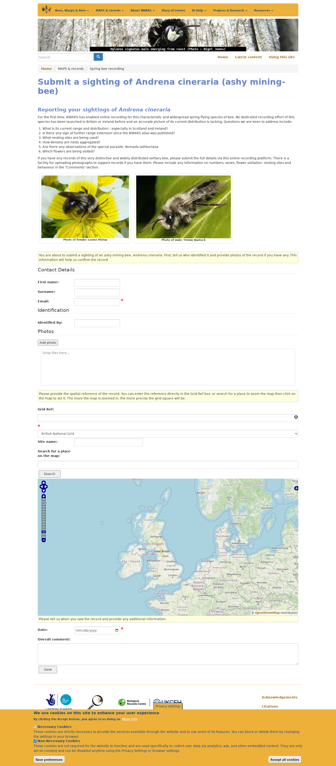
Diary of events (173, 10)
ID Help (198, 10)
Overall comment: (54, 639)
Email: (43, 301)
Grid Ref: (46, 409)
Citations (270, 706)
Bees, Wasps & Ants (71, 10)
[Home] (46, 9)
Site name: (48, 441)
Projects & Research (229, 10)
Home (223, 57)
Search (49, 474)
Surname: (46, 292)
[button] (57, 35)
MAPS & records (108, 10)
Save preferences (49, 759)
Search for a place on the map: (54, 453)
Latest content (248, 57)
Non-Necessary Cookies (58, 741)
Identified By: (50, 322)
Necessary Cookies (54, 727)
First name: (48, 282)
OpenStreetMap (267, 612)
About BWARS (141, 10)
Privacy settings (168, 706)
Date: (43, 630)
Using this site (282, 57)
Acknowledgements (278, 697)
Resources (262, 10)
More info (129, 719)
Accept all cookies (284, 759)
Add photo (48, 342)
